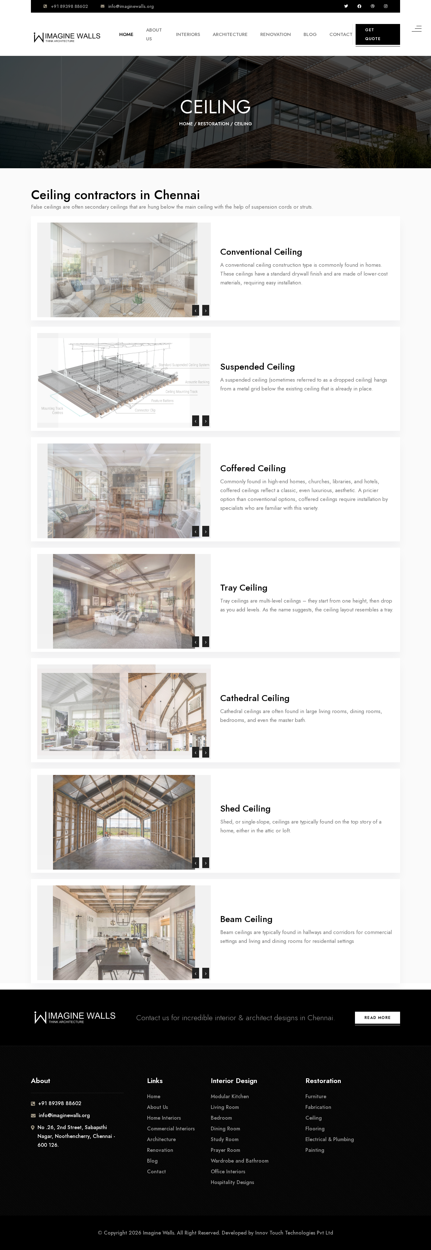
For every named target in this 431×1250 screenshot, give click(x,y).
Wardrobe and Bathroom (240, 1160)
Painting (314, 1150)
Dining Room (225, 1128)
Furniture (315, 1096)
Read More (377, 1018)
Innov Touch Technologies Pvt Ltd (294, 1232)
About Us (154, 34)
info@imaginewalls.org (131, 6)
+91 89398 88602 (69, 6)
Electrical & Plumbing (329, 1139)
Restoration (213, 124)
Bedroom (221, 1118)
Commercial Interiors (171, 1128)
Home (126, 34)
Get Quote (373, 34)
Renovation (275, 34)
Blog (310, 34)
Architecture (230, 34)
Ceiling (313, 1118)
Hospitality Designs (232, 1182)
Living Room (225, 1107)
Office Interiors (228, 1171)
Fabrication (318, 1107)
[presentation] (195, 310)
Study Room (225, 1139)
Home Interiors (164, 1118)
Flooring (315, 1128)
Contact (340, 34)
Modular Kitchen (230, 1096)
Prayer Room (225, 1150)
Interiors (188, 34)
